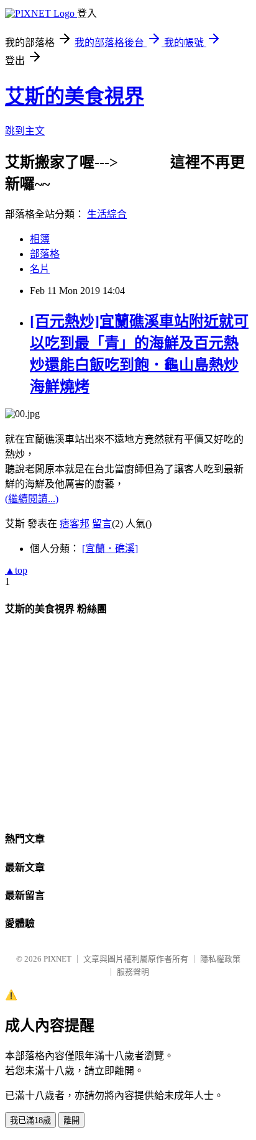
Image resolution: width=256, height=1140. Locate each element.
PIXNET (57, 958)
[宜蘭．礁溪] (110, 548)
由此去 (144, 162)
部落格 (45, 254)
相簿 (40, 239)
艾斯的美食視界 (74, 96)
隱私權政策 (220, 958)
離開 (71, 1120)
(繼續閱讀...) (31, 499)
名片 (40, 269)
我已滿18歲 (30, 1120)
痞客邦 (74, 523)
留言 (102, 523)
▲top (16, 570)
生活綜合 (107, 214)
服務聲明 (133, 972)
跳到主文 (25, 131)
